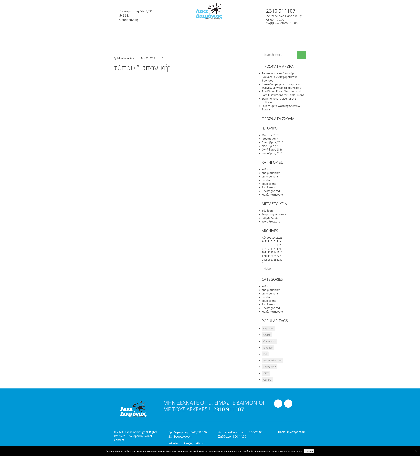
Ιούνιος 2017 (270, 138)
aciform (266, 169)
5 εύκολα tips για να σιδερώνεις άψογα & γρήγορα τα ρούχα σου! (282, 86)
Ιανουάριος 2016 (272, 153)
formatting (269, 366)
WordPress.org (271, 221)
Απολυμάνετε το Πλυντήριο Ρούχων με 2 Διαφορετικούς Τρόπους (279, 76)
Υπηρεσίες (142, 34)
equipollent (269, 184)
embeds (268, 347)
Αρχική (121, 34)
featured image (272, 360)
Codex (267, 334)
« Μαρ (267, 268)
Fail (265, 354)
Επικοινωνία (265, 34)
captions (268, 328)
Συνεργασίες (167, 34)
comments (269, 341)
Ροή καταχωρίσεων (274, 214)
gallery (267, 379)
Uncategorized (271, 191)
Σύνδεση (267, 210)
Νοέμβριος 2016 (272, 146)
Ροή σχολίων (270, 218)
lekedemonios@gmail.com (186, 443)
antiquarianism (271, 173)
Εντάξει (309, 450)
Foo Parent (268, 187)
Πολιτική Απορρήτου (291, 432)
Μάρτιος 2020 (270, 135)
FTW (266, 373)
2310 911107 (280, 11)
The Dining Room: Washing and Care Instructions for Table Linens (283, 93)
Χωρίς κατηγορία (272, 194)
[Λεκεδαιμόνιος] (210, 11)
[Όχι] (416, 451)
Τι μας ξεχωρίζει (198, 34)
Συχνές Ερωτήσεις (233, 34)
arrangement (270, 176)
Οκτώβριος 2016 (272, 149)
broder (266, 180)
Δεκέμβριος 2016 (272, 142)
